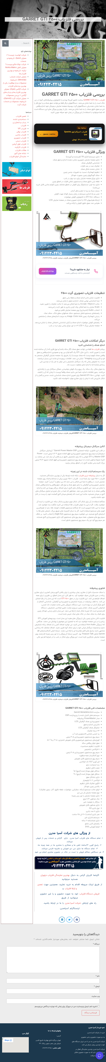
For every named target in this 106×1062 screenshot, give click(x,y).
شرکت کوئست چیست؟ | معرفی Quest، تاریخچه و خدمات (16, 58)
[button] (77, 920)
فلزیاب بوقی (21, 131)
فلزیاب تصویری (20, 138)
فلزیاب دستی (21, 141)
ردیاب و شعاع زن (19, 122)
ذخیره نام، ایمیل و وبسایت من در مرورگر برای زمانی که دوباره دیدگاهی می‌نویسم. (65, 1006)
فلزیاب (23, 125)
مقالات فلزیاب (20, 150)
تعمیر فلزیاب (21, 116)
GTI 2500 (65, 598)
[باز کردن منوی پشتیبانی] (99, 1055)
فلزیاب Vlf (22, 128)
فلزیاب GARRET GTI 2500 (94, 100)
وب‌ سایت (96, 996)
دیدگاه (96, 944)
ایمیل (97, 986)
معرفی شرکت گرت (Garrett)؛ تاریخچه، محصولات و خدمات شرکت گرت (14, 101)
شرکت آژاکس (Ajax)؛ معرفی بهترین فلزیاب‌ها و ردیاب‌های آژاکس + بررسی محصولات (14, 92)
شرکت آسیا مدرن (73, 903)
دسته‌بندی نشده (19, 119)
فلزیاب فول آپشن (19, 144)
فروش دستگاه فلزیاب (89, 893)
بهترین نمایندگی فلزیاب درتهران (55, 875)
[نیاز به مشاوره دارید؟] (69, 271)
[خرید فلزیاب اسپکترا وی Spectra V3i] (69, 134)
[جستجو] (5, 43)
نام (98, 976)
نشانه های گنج (20, 153)
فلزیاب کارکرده (20, 147)
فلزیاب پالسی (20, 135)
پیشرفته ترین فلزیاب (87, 475)
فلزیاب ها (96, 349)
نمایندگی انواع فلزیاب (17, 156)
